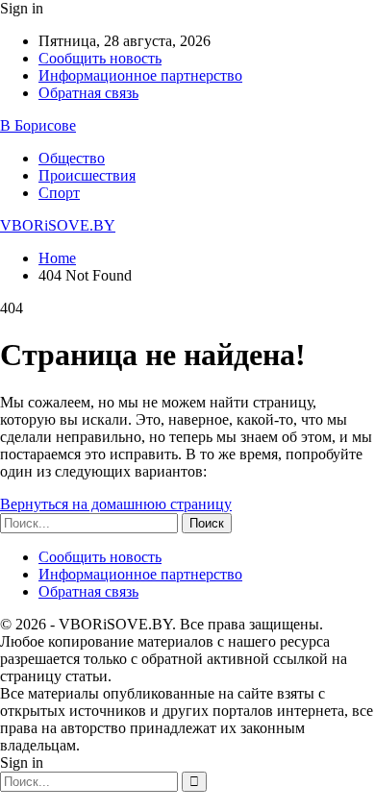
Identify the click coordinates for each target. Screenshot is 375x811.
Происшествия (87, 175)
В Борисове (38, 125)
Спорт (59, 192)
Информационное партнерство (140, 75)
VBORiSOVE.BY (57, 225)
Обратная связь (88, 93)
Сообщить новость (100, 58)
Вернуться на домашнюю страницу (116, 504)
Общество (71, 158)
